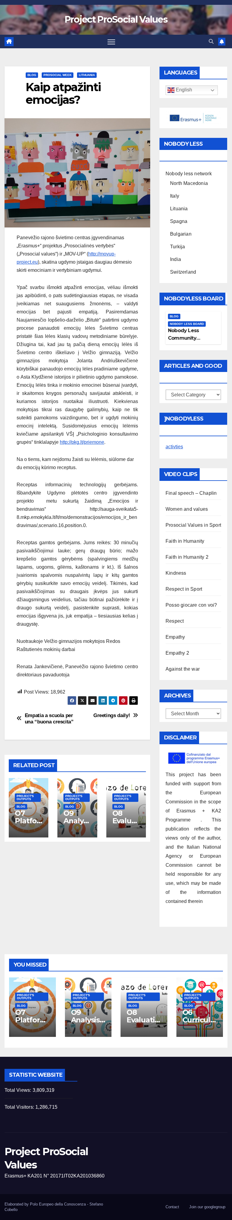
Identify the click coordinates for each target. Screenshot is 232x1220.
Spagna (178, 221)
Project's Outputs (25, 797)
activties (174, 446)
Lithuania (87, 75)
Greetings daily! (111, 715)
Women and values (187, 509)
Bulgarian (181, 234)
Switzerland (183, 272)
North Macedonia (189, 183)
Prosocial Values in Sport (193, 525)
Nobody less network (189, 173)
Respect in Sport (184, 589)
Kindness (176, 573)
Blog (31, 75)
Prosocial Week (58, 75)
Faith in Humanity (185, 541)
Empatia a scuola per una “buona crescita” (49, 718)
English (183, 90)
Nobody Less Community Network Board (186, 338)
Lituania (179, 208)
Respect (175, 621)
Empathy (175, 637)
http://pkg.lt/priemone (82, 442)
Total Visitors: (20, 1107)
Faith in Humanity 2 (187, 557)
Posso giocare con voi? (191, 605)
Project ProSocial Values (116, 19)
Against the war (183, 669)
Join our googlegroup (207, 1207)
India (175, 259)
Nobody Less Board (187, 324)
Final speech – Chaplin (191, 493)
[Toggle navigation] (111, 41)
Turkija (177, 246)
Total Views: (19, 1090)
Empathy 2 (177, 653)
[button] (211, 41)
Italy (174, 196)
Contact (172, 1207)
